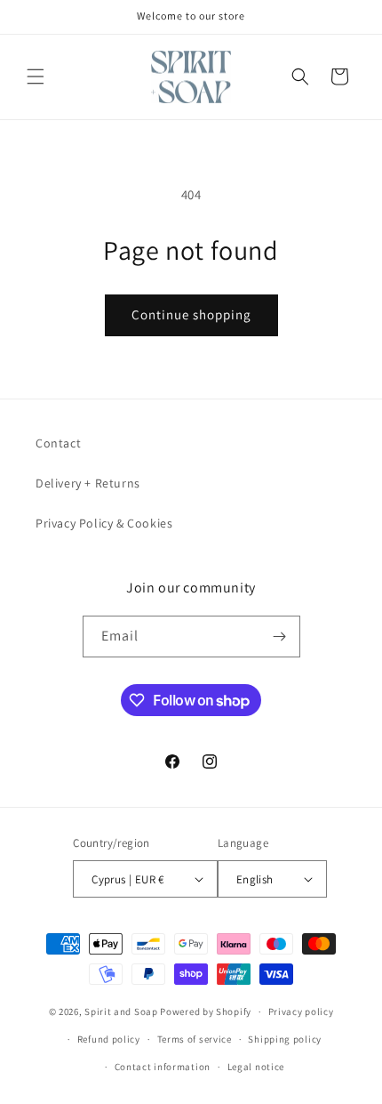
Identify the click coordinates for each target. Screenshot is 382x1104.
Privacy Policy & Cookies (104, 523)
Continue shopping (191, 314)
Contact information (163, 1066)
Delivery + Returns (88, 483)
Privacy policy (301, 1011)
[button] (35, 76)
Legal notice (255, 1066)
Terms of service (194, 1039)
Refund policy (108, 1039)
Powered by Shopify (205, 1011)
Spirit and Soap (121, 1011)
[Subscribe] (279, 636)
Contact (58, 443)
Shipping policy (285, 1039)
